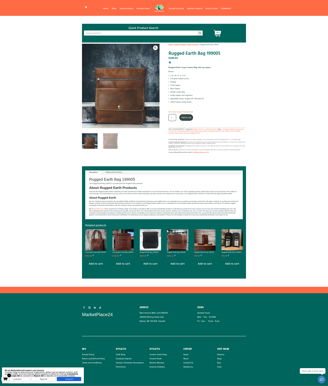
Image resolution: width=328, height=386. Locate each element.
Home (105, 9)
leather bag (198, 131)
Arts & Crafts (212, 9)
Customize (17, 379)
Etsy (219, 363)
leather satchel (230, 131)
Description (93, 172)
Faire (219, 367)
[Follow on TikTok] (100, 308)
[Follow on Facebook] (84, 308)
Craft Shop (120, 354)
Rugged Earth (195, 133)
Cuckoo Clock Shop (158, 354)
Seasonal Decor (126, 9)
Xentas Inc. (188, 367)
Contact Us (188, 363)
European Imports (124, 358)
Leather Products (194, 9)
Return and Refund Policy (93, 358)
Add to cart (186, 117)
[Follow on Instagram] (89, 308)
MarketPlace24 (99, 209)
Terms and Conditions (92, 363)
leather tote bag (183, 133)
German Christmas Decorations (130, 363)
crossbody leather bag (229, 129)
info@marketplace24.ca (200, 152)
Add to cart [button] (96, 263)
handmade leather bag (185, 131)
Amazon (220, 354)
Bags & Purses (193, 44)
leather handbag (208, 131)
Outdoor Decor (143, 9)
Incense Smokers (157, 367)
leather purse (219, 131)
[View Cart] (217, 33)
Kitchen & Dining (176, 9)
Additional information (113, 172)
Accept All (69, 379)
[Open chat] (321, 379)
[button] (155, 47)
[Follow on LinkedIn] (95, 308)
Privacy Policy (88, 354)
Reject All (43, 379)
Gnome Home (156, 358)
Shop (114, 9)
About (186, 358)
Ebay (219, 358)
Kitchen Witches (157, 363)
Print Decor (121, 367)
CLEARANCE (226, 9)
